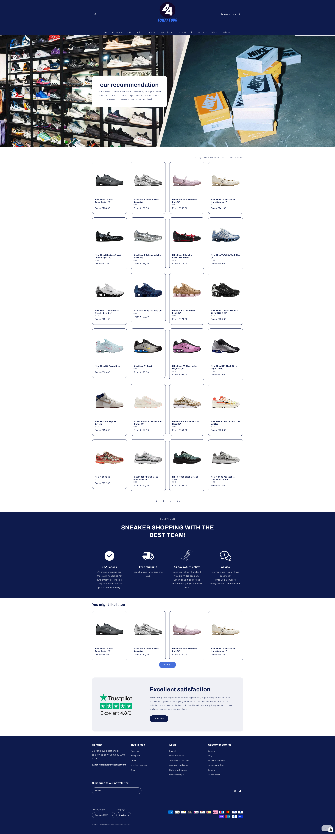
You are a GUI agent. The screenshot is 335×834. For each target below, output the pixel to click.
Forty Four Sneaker (106, 824)
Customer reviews (216, 765)
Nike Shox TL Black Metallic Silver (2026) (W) (224, 312)
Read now (159, 719)
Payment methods (216, 761)
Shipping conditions (178, 765)
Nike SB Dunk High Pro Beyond (106, 422)
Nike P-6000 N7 (102, 477)
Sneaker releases (139, 765)
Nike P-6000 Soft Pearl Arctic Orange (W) (147, 422)
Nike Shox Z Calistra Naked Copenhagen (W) (108, 256)
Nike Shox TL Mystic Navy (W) (147, 311)
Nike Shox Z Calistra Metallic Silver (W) (147, 256)
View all (167, 665)
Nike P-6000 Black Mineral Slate (185, 478)
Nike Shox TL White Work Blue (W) (225, 256)
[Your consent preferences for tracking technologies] (330, 829)
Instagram (135, 756)
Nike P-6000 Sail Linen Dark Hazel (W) (186, 422)
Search (211, 751)
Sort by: (198, 158)
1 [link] (149, 501)
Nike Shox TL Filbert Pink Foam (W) (184, 312)
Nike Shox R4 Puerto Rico (107, 366)
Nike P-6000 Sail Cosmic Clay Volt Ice (225, 422)
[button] (95, 14)
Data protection (176, 756)
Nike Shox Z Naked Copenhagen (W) (104, 200)
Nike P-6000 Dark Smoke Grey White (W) (145, 478)
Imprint (172, 751)
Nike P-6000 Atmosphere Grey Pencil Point (223, 478)
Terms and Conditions (179, 761)
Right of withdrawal (178, 770)
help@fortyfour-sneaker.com (225, 584)
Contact (212, 770)
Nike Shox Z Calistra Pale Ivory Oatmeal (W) (223, 200)
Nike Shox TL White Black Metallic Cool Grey (107, 312)
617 (178, 501)
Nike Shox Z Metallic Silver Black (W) (146, 200)
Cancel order (214, 775)
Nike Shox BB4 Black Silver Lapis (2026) (224, 367)
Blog (133, 770)
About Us (135, 751)
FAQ (210, 756)
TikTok (133, 761)
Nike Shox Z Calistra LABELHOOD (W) (182, 256)
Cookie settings (176, 775)
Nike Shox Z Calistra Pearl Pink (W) (184, 200)
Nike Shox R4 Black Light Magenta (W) (184, 367)
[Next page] (186, 501)
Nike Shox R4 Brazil (143, 366)
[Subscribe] (138, 790)
